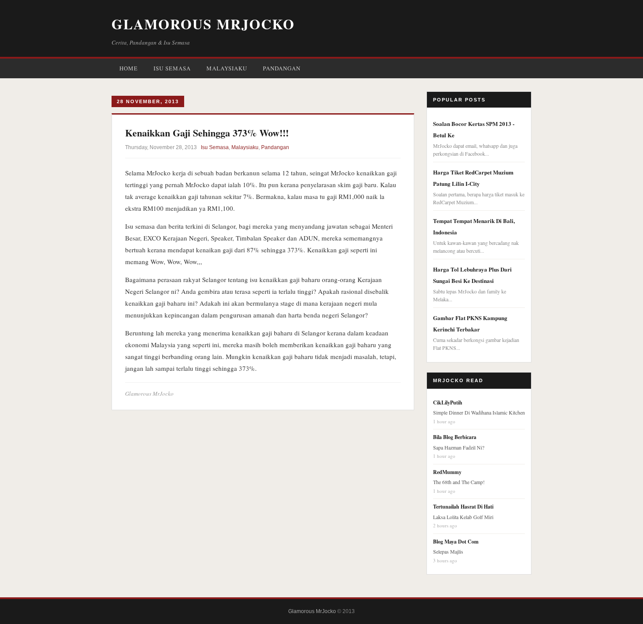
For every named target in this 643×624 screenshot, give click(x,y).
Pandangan (282, 68)
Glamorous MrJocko (203, 24)
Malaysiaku (226, 68)
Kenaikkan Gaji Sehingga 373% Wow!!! (207, 132)
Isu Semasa (172, 68)
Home (128, 68)
